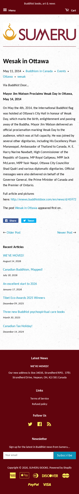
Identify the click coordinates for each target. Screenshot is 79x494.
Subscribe (65, 455)
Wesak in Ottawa (26, 208)
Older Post (13, 232)
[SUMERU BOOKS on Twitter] (30, 425)
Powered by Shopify (60, 468)
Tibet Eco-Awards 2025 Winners (24, 298)
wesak (21, 76)
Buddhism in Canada (39, 71)
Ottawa (8, 76)
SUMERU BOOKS (38, 468)
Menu (12, 10)
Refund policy (39, 404)
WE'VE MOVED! (13, 255)
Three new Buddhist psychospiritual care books (34, 312)
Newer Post (64, 232)
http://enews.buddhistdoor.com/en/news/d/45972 (43, 199)
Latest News (39, 358)
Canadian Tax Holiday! (17, 326)
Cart (73, 10)
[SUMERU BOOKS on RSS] (49, 425)
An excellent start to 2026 (20, 284)
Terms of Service (39, 398)
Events (61, 71)
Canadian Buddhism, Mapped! (23, 269)
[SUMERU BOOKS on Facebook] (39, 425)
